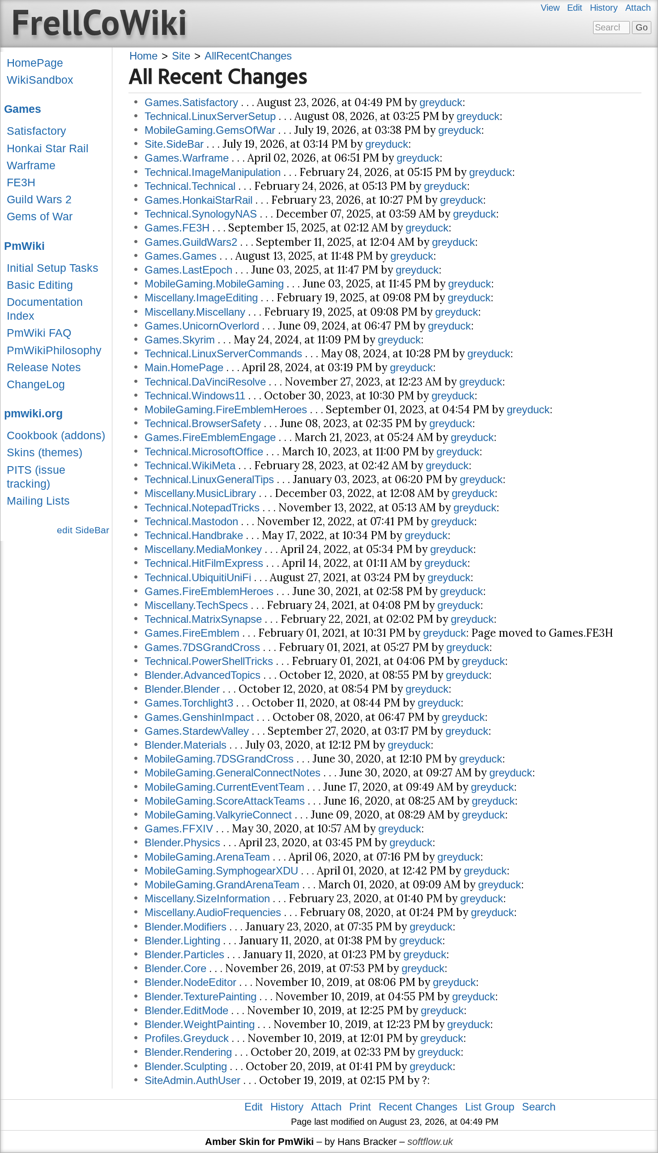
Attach (638, 8)
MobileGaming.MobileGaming (214, 284)
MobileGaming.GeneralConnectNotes (232, 773)
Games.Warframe (187, 158)
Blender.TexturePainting (200, 996)
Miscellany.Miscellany (195, 312)
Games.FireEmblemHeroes (209, 591)
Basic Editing (40, 285)
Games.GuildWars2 (191, 242)
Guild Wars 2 (39, 199)
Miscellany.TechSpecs (196, 605)
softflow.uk (430, 1141)
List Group (489, 1107)
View (550, 8)
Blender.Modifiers (185, 927)
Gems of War (40, 216)
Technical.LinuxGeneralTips (209, 479)
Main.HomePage (184, 367)
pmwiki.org (33, 413)
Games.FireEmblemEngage (210, 437)
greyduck (440, 102)
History (604, 8)
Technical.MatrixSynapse (203, 619)
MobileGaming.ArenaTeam (207, 857)
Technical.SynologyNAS (201, 214)
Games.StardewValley (197, 731)
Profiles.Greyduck (187, 1038)
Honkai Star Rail (48, 148)
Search (538, 1107)
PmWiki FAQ (39, 332)
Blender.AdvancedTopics (203, 675)
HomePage (35, 62)
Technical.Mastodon (191, 521)
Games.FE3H (177, 228)
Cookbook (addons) (56, 435)
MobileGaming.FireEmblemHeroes (226, 409)
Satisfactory (36, 130)
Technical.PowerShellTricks (209, 661)
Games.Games (181, 256)
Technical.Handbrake (194, 535)
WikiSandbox (40, 79)
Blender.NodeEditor (190, 982)
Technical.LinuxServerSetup (210, 116)
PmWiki (24, 246)
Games (22, 109)
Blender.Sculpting (186, 1066)
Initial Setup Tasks (52, 267)
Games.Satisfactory (191, 102)
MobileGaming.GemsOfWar (210, 130)
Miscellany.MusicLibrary (200, 493)
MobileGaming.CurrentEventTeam (224, 787)
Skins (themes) (44, 452)
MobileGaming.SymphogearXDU (221, 871)
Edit (574, 8)
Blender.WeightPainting (200, 1024)
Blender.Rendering (188, 1052)
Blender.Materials (185, 745)
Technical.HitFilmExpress (204, 563)
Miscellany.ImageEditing (201, 297)
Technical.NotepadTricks (202, 507)
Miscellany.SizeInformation (207, 898)
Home (143, 56)
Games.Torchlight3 (189, 703)
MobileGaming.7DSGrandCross (219, 759)
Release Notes (44, 367)
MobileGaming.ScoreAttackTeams (225, 801)
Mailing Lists (38, 500)
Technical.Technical (190, 186)
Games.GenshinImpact (199, 717)
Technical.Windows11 (195, 396)
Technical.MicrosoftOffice (204, 452)
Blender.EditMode (186, 1010)
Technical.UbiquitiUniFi (198, 577)
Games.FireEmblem (192, 633)
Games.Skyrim (180, 340)
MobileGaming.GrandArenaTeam (222, 885)
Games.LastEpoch (188, 270)
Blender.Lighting (182, 940)
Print (360, 1107)
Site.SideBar (174, 144)
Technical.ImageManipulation (213, 172)
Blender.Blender (182, 689)
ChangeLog (36, 384)
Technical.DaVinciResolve (205, 382)
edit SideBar (83, 530)
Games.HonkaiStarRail (198, 200)
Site (181, 56)
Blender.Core (175, 968)
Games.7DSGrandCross (202, 647)
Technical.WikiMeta (190, 465)
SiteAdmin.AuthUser (192, 1080)
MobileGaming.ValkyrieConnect (218, 815)
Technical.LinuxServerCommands (223, 353)
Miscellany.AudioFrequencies (213, 912)
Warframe (31, 165)
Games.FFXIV (179, 829)
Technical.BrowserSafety (203, 423)
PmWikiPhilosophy (54, 350)
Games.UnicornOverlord (202, 326)
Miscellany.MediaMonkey (203, 549)
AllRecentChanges (248, 56)
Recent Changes (418, 1107)
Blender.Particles (184, 954)
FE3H (21, 182)
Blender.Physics (182, 842)
